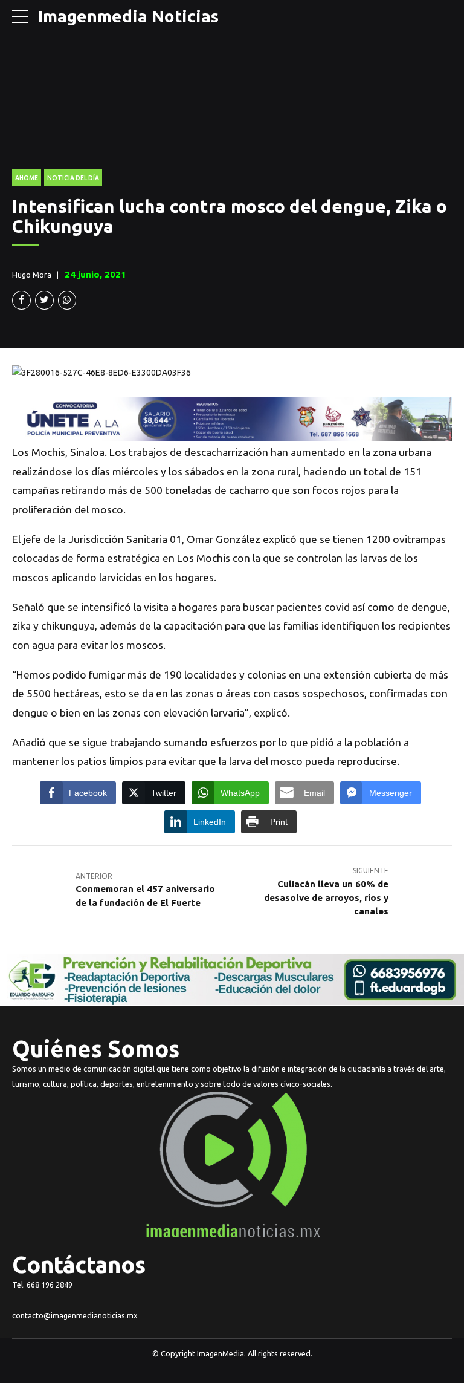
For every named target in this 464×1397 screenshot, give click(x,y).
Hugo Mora (31, 274)
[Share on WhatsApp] (67, 300)
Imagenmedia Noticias (128, 16)
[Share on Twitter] (44, 300)
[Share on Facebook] (21, 300)
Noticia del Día (73, 177)
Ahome (26, 177)
